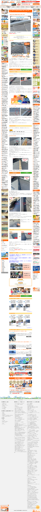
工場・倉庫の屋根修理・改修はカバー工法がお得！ (37, 226)
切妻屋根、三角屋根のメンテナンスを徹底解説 (5, 120)
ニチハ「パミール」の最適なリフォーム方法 (32, 411)
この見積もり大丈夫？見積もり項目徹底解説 (36, 198)
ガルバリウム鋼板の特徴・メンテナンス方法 (32, 465)
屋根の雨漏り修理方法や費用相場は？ (5, 170)
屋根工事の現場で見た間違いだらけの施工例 (36, 176)
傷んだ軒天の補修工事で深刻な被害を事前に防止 (5, 82)
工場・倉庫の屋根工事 (36, 234)
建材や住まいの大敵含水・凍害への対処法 (4, 127)
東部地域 (3, 260)
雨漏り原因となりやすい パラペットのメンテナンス (20, 438)
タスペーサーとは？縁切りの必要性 (4, 84)
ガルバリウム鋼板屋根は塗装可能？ (36, 111)
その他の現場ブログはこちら (29, 356)
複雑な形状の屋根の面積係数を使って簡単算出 (5, 115)
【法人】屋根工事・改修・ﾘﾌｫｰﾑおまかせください (37, 239)
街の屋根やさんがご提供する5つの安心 (8, 7)
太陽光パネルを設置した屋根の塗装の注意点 (36, 148)
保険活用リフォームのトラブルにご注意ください (37, 212)
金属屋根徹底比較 (29, 485)
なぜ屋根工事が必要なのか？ (36, 125)
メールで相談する (26, 69)
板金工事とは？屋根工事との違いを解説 (5, 71)
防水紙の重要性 (4, 139)
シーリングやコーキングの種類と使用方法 (5, 107)
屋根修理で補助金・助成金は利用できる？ (36, 188)
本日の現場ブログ (4, 414)
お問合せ (3, 423)
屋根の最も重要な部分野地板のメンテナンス (4, 141)
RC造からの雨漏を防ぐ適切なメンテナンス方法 (32, 467)
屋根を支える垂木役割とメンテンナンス (4, 168)
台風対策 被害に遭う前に (17, 416)
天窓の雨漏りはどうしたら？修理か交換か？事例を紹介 (33, 438)
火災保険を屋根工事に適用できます (18, 418)
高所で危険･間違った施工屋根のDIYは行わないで (5, 166)
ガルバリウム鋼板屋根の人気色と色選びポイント (32, 424)
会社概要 (3, 419)
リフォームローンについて (17, 431)
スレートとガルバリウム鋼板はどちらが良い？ (36, 106)
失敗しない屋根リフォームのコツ (36, 127)
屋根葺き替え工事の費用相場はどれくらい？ (36, 130)
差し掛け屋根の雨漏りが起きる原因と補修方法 (5, 122)
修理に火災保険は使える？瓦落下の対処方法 (37, 168)
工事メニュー (16, 405)
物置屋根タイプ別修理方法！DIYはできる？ (36, 223)
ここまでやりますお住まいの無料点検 (32, 7)
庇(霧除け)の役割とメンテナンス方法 (4, 105)
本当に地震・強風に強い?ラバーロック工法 (5, 112)
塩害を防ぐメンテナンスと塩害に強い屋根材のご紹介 (33, 492)
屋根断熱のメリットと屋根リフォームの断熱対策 (5, 180)
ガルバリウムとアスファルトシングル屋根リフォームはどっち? (5, 155)
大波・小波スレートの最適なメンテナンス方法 (5, 103)
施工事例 (3, 412)
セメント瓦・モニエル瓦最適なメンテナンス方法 (5, 98)
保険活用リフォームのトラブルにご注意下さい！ (32, 490)
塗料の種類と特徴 (36, 247)
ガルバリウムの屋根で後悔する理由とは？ (4, 159)
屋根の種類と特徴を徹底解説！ (4, 63)
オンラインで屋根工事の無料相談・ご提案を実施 (36, 192)
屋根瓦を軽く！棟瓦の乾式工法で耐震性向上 (36, 171)
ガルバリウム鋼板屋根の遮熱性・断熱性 (36, 113)
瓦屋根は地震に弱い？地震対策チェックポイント (37, 173)
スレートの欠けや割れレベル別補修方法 (36, 142)
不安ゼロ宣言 (3, 406)
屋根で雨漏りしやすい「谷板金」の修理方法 (4, 132)
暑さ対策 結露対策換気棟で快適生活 (4, 125)
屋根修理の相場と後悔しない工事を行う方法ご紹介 (20, 427)
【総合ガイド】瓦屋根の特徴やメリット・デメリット (33, 426)
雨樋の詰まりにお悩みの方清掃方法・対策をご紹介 (37, 230)
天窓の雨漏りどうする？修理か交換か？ (5, 177)
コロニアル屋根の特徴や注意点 (36, 143)
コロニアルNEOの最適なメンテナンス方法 (36, 155)
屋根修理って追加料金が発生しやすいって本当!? (36, 208)
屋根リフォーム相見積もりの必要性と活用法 (19, 429)
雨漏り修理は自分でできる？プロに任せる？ (5, 70)
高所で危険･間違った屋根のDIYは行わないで (32, 468)
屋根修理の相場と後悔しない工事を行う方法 (36, 128)
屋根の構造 (3, 75)
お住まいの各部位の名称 (30, 447)
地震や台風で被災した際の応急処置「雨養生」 (5, 110)
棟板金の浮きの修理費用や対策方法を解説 (5, 73)
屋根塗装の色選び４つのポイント (36, 178)
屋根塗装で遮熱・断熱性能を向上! (36, 181)
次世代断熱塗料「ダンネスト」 (35, 179)
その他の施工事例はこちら (29, 311)
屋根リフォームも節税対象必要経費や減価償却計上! (37, 241)
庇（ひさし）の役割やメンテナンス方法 (5, 173)
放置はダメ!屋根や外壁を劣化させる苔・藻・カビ (5, 149)
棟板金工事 (37, 57)
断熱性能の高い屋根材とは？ (4, 179)
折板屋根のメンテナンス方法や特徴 (31, 432)
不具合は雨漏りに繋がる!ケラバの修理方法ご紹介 (5, 78)
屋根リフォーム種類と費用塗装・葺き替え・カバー (37, 138)
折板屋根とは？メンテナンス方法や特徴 (36, 147)
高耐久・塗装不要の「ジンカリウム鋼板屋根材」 (32, 466)
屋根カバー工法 (38, 43)
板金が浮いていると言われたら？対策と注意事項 (37, 207)
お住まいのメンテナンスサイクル (31, 476)
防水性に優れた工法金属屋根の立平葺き (4, 109)
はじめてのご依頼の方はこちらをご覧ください (19, 403)
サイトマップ (3, 250)
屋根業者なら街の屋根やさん (5, 421)
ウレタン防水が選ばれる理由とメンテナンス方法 (5, 85)
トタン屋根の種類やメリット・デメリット (36, 145)
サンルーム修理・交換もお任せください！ (36, 225)
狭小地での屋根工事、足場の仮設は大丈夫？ (32, 415)
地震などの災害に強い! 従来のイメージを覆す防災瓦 (33, 461)
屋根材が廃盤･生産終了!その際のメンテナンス (5, 151)
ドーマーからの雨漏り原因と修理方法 (4, 175)
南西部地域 (3, 266)
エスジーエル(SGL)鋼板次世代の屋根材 (5, 161)
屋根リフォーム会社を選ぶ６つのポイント (37, 161)
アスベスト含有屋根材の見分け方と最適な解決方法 (33, 462)
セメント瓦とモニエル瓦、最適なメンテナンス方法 (33, 434)
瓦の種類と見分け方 (4, 133)
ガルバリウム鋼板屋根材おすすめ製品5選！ (36, 116)
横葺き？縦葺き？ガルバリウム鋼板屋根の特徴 (37, 118)
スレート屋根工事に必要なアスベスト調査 (32, 463)
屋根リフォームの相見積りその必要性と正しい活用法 (37, 193)
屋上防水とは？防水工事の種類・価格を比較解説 (5, 92)
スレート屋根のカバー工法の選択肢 (37, 140)
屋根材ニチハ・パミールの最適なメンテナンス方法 (37, 152)
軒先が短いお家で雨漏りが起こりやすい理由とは (5, 135)
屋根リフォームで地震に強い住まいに (19, 417)
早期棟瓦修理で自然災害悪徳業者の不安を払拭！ (5, 101)
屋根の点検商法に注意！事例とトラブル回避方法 (36, 205)
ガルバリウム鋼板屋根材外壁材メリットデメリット (37, 119)
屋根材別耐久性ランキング (4, 146)
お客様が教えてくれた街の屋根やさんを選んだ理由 (7, 415)
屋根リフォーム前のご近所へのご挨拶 (36, 195)
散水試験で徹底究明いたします (18, 415)
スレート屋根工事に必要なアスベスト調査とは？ (5, 184)
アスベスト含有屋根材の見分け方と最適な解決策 (5, 136)
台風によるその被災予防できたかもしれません (37, 164)
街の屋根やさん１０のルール (5, 405)
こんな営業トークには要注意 (36, 202)
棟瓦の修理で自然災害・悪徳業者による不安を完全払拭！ (33, 446)
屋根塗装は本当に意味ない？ (4, 68)
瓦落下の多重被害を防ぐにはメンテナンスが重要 (36, 166)
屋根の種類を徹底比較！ (35, 137)
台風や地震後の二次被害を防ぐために (36, 169)
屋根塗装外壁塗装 (37, 60)
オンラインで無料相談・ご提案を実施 (19, 404)
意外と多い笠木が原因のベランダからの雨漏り (5, 80)
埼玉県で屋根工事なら (4, 245)
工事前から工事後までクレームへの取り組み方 (36, 197)
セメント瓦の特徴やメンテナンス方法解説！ (5, 96)
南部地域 (3, 262)
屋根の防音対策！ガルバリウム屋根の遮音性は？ (37, 121)
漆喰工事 (37, 46)
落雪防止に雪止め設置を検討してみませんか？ (19, 442)
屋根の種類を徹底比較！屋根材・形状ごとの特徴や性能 (33, 427)
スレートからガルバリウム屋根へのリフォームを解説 (37, 108)
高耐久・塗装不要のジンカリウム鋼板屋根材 (5, 164)
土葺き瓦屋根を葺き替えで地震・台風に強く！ (5, 100)
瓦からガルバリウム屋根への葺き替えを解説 (36, 109)
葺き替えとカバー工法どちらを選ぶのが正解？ (36, 135)
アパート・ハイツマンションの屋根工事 (36, 236)
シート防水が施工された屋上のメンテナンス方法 (5, 87)
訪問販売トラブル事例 (36, 203)
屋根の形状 (3, 117)
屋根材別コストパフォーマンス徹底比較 (5, 144)
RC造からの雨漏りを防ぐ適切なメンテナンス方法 (5, 171)
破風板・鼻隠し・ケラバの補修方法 (31, 437)
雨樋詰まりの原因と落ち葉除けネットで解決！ (37, 231)
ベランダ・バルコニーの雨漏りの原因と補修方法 (5, 94)
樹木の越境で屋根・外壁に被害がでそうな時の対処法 (37, 210)
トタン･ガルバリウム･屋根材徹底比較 (4, 157)
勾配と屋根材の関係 (4, 128)
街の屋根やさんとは (4, 403)
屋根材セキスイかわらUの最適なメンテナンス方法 (37, 153)
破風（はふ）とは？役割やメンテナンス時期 (5, 188)
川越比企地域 (3, 267)
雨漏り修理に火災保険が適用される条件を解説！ (36, 184)
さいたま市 (3, 261)
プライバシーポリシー (4, 422)
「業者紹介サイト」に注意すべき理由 (36, 213)
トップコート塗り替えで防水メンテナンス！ (5, 186)
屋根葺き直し (37, 54)
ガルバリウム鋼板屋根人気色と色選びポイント (36, 114)
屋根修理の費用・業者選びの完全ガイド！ (5, 66)
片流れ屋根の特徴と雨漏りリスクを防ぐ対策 (5, 118)
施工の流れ (35, 158)
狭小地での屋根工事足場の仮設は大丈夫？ (36, 157)
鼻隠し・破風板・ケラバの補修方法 (5, 76)
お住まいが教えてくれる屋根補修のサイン (36, 133)
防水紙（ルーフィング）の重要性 (31, 480)
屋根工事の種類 (36, 38)
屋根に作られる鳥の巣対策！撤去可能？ (36, 233)
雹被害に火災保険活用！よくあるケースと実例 (36, 186)
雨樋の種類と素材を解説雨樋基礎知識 (5, 182)
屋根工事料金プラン (17, 406)
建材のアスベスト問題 (4, 138)
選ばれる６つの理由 (4, 404)
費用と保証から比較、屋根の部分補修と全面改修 (37, 132)
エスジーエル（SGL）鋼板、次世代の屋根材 (32, 487)
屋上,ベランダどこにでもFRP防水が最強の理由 (5, 91)
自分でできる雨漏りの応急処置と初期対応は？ (36, 183)
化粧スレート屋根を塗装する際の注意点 (36, 150)
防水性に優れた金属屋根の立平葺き (31, 488)
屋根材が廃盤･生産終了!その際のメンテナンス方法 (33, 444)
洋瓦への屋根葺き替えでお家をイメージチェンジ (5, 153)
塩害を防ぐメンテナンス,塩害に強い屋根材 (5, 147)
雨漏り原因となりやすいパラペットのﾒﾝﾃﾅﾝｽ (5, 89)
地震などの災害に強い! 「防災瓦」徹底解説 (36, 174)
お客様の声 (3, 413)
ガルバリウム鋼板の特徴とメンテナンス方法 (5, 162)
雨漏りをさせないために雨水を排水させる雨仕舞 (5, 130)
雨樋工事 (37, 49)
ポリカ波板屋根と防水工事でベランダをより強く (37, 228)
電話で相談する (15, 69)
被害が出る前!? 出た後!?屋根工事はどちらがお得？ (37, 200)
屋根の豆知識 (3, 142)
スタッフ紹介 (3, 243)
